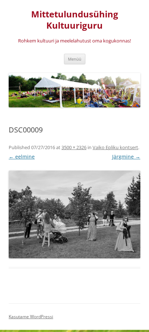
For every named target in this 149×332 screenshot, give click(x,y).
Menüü (74, 59)
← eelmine (22, 156)
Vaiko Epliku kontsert (115, 147)
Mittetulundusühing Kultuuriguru (74, 20)
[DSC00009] (74, 214)
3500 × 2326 (73, 147)
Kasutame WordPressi (31, 316)
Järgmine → (126, 156)
